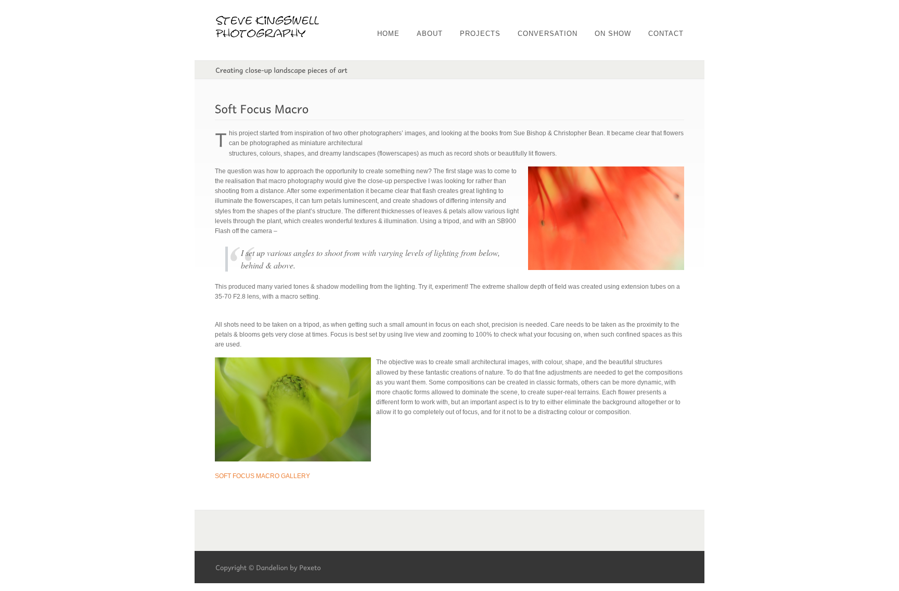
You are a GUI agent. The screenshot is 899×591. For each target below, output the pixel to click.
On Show (613, 33)
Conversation (547, 33)
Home (388, 33)
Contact (666, 33)
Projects (480, 33)
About (430, 33)
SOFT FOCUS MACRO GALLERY (262, 476)
